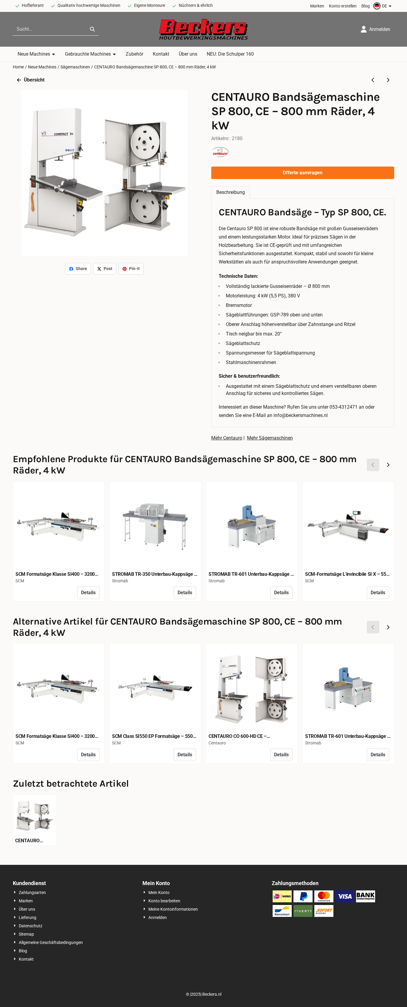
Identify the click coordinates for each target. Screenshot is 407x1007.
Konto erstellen (343, 6)
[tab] (230, 192)
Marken (317, 6)
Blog (365, 6)
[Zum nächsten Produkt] (388, 80)
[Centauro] (220, 156)
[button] (383, 6)
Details (88, 592)
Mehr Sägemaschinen (270, 438)
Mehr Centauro (226, 438)
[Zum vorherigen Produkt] (373, 80)
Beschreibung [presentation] (230, 192)
